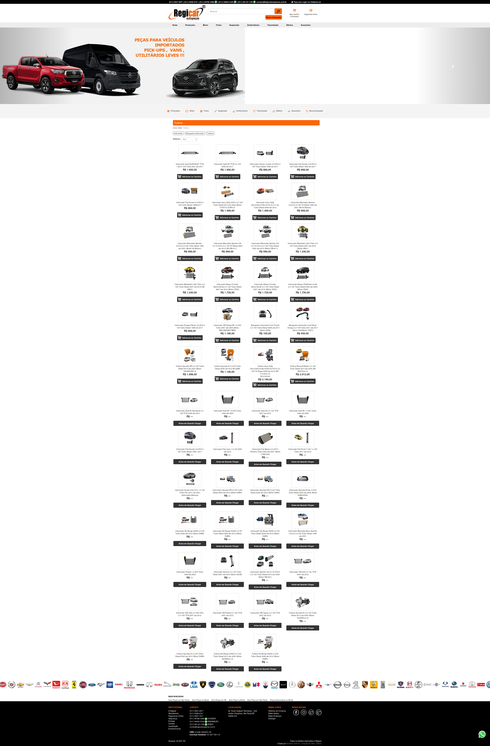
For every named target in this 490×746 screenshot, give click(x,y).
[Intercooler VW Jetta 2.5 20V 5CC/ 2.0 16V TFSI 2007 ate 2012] (189, 601)
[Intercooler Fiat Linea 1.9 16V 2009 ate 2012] (227, 438)
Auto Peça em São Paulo (257, 700)
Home (174, 25)
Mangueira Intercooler (195, 133)
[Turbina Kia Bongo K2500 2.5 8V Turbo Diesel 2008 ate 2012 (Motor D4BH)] (265, 642)
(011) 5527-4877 (176, 2)
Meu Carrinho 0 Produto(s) (294, 15)
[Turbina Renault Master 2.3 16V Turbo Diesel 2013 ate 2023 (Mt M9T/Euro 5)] (302, 355)
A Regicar (172, 711)
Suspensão (234, 25)
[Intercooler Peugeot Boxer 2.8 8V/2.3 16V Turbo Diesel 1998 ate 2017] (189, 314)
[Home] (187, 11)
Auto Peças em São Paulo (178, 700)
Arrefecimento (253, 25)
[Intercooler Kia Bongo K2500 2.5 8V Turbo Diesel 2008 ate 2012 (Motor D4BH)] (227, 519)
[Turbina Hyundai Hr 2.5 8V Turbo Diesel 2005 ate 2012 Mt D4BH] (227, 355)
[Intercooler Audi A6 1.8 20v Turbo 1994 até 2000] (302, 399)
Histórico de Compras (277, 711)
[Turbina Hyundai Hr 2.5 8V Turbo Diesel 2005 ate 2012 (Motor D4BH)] (189, 642)
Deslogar (272, 718)
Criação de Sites (308, 743)
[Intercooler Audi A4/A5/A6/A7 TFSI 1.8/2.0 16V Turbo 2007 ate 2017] (189, 153)
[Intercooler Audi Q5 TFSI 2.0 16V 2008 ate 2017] (227, 153)
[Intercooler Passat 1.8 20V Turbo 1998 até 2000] (189, 560)
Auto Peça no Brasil (237, 700)
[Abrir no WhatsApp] (216, 2)
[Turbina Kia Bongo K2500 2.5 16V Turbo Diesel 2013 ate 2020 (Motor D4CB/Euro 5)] (227, 642)
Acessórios (306, 25)
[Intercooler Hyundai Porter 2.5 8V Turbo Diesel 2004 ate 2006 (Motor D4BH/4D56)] (302, 479)
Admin (319, 743)
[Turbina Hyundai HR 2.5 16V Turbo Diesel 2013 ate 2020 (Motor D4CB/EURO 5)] (189, 355)
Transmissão (272, 25)
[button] (37, 66)
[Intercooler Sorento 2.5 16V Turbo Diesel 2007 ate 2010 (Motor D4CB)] (227, 560)
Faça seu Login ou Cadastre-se (307, 2)
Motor (205, 25)
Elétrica (289, 25)
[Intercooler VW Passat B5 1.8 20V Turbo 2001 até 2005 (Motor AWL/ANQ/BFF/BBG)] (227, 314)
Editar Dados (273, 713)
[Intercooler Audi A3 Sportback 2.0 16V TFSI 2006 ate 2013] (189, 399)
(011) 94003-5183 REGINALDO (204, 721)
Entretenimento (174, 728)
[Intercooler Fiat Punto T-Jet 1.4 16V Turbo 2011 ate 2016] (302, 438)
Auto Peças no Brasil (200, 700)
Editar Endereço (274, 716)
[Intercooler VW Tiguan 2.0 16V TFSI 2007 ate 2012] (265, 601)
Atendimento (173, 713)
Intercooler (178, 133)
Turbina (210, 133)
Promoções (190, 25)
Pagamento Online (310, 14)
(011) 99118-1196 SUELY (201, 724)
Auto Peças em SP (218, 700)
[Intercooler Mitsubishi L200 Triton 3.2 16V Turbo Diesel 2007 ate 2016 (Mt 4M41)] (189, 273)
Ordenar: (177, 139)
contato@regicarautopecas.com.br (202, 727)
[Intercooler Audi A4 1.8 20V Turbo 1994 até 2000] (227, 399)
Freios (219, 25)
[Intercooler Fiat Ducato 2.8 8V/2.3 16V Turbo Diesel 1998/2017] (189, 191)
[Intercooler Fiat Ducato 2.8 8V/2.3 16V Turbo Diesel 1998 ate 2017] (302, 153)
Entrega (171, 721)
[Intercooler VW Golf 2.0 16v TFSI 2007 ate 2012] (302, 560)
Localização (173, 726)
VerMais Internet (293, 743)
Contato (171, 723)
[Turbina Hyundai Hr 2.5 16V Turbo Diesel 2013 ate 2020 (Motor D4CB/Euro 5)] (302, 601)
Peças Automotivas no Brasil (281, 700)
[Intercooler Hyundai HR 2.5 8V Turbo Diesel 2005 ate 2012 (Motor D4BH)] (227, 479)
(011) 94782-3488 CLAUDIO (203, 718)
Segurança (172, 718)
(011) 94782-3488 (206, 2)
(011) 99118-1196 (245, 2)
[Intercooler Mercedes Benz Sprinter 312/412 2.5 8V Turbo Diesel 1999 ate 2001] (302, 519)
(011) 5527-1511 (196, 716)
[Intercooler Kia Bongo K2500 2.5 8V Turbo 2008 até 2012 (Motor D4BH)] (189, 519)
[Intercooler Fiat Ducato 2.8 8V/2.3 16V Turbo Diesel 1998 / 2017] (189, 438)
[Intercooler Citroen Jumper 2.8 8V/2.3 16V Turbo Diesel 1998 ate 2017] (265, 153)
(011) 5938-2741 (191, 2)
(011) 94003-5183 (226, 2)
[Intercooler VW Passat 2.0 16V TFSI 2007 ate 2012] (227, 601)
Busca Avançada (273, 17)
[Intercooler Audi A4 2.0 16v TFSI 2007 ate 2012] (265, 399)
